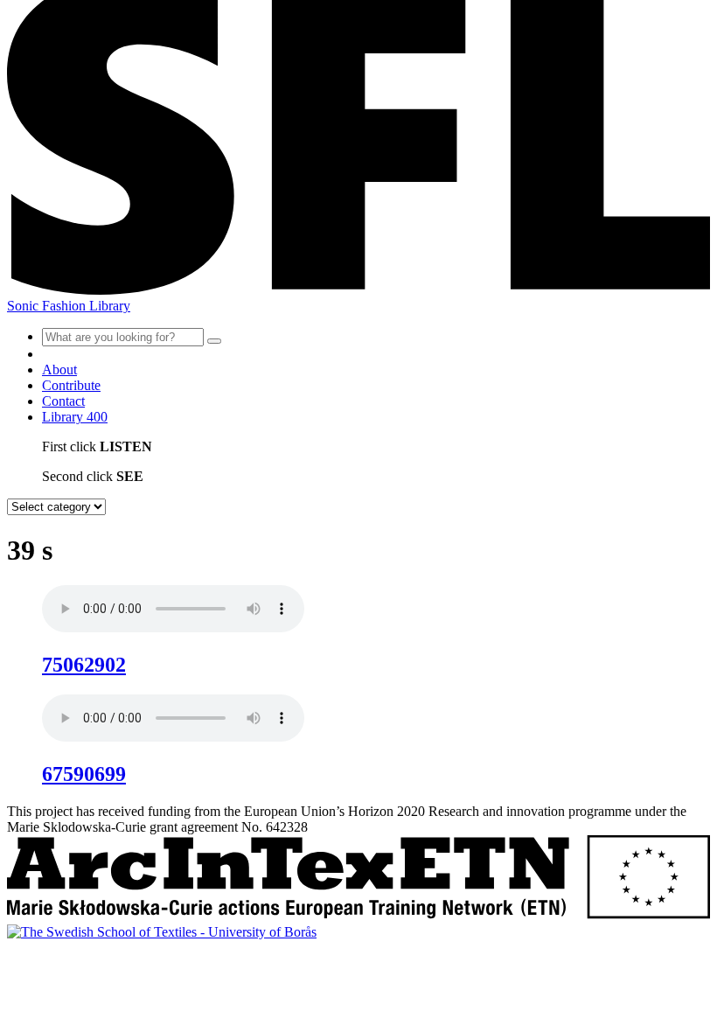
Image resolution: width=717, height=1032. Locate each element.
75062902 (84, 664)
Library (75, 416)
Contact (63, 401)
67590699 (84, 774)
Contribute (71, 385)
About (59, 369)
